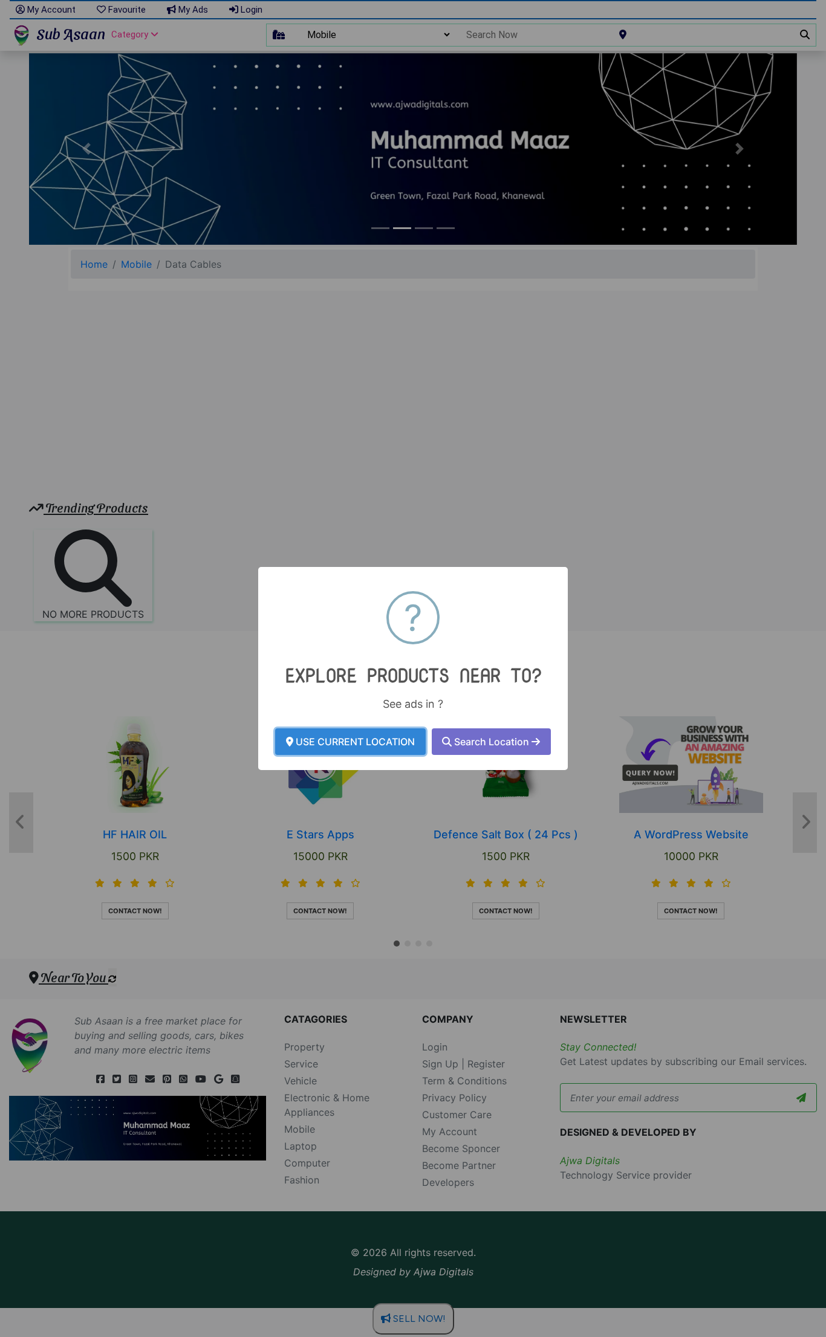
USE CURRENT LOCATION (354, 742)
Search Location (492, 742)
